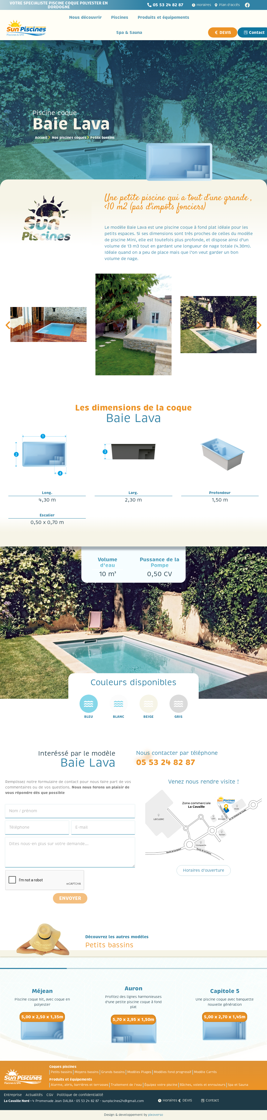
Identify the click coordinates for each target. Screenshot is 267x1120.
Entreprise (13, 1095)
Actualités (34, 1095)
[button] (8, 325)
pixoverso (155, 1115)
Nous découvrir (85, 17)
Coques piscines (62, 1066)
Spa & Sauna (129, 32)
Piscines (119, 17)
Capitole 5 (224, 991)
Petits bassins (102, 137)
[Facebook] (247, 5)
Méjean (42, 991)
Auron (133, 988)
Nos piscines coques (69, 137)
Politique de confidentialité (80, 1095)
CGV (49, 1095)
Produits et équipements (163, 17)
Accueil (41, 137)
